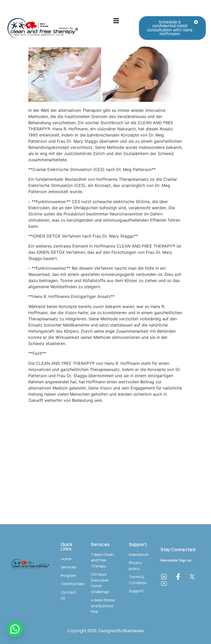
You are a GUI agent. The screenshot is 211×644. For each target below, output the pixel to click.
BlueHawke (133, 630)
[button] (116, 20)
